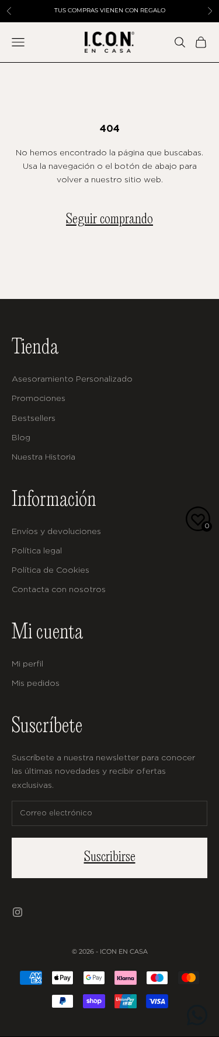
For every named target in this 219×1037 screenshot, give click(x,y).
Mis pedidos (36, 682)
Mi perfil (27, 663)
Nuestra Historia (43, 456)
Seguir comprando (109, 219)
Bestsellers (33, 417)
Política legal (37, 550)
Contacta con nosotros (59, 588)
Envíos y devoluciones (56, 530)
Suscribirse (109, 857)
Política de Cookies (50, 569)
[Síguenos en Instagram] (17, 912)
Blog (21, 437)
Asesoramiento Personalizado (72, 378)
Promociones (38, 397)
